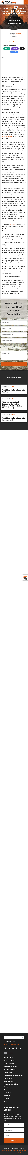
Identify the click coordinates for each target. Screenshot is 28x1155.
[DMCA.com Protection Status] (8, 1053)
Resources (7, 6)
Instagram (16, 1048)
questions (13, 224)
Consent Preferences (5, 1152)
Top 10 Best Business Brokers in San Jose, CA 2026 (13, 419)
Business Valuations (10, 1066)
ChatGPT (7, 48)
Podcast (6, 1087)
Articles (12, 386)
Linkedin (12, 1048)
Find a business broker (15, 20)
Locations (7, 1098)
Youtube (20, 1048)
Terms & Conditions (6, 1150)
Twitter (9, 1048)
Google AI (14, 51)
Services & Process (10, 1069)
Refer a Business (9, 1064)
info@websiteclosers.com (13, 1044)
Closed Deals (8, 1072)
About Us (7, 1096)
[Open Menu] (26, 2)
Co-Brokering (8, 1081)
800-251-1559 (10, 1041)
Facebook (5, 1048)
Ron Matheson (18, 33)
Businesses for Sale (10, 1061)
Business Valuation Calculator (13, 1075)
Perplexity (14, 48)
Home (3, 6)
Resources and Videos (11, 1084)
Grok (22, 48)
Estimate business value (14, 23)
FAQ (5, 1101)
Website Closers (7, 136)
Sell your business (15, 17)
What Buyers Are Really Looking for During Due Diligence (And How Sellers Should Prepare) (12, 405)
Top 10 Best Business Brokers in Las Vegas (13, 391)
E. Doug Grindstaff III (18, 34)
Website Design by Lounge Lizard (20, 1152)
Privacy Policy (15, 1150)
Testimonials (8, 1090)
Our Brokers (8, 1078)
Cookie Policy (23, 1150)
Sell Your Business (10, 1058)
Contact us (7, 1093)
